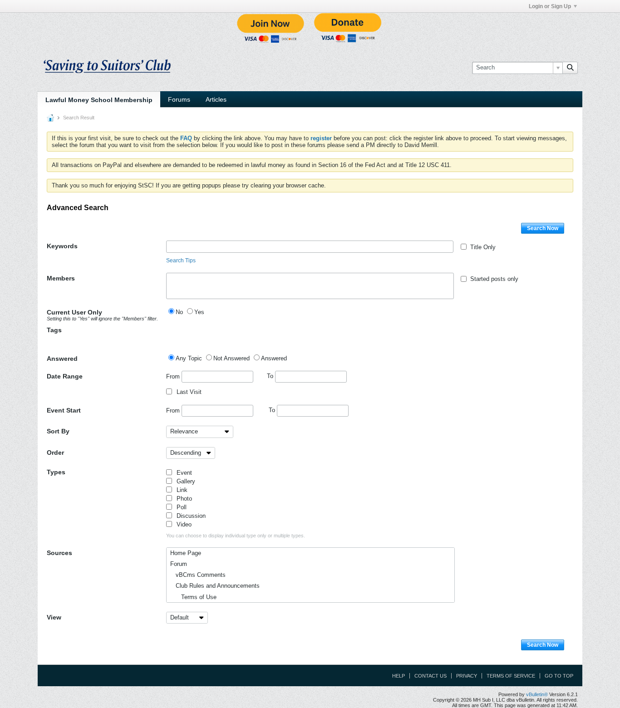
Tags (54, 330)
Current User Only (102, 315)
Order (55, 452)
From (174, 376)
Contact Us (430, 675)
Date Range (65, 376)
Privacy (466, 675)
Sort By (58, 431)
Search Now (542, 228)
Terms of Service (511, 675)
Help (398, 675)
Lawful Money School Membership (99, 99)
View (54, 617)
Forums (179, 99)
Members (61, 278)
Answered (62, 358)
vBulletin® (537, 694)
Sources (59, 552)
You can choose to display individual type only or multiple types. (235, 535)
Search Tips (181, 260)
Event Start (64, 410)
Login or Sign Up (550, 6)
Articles (216, 99)
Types (56, 472)
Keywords (62, 246)
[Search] (570, 68)
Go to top (559, 675)
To (271, 376)
